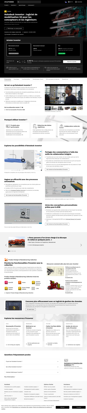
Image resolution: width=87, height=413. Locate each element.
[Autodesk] (9, 2)
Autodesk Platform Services (18, 190)
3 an (24, 61)
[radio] (19, 49)
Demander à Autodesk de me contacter (15, 34)
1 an (20, 61)
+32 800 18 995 (32, 32)
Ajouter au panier (71, 61)
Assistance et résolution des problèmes (73, 364)
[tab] (48, 108)
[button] (32, 361)
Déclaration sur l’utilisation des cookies (22, 407)
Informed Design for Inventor (73, 219)
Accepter (79, 407)
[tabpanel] (64, 94)
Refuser (62, 407)
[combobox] (29, 2)
